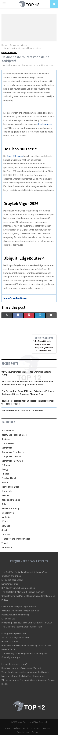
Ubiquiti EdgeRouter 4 (44, 347)
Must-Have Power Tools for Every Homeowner (23, 676)
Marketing (6, 517)
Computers (6, 448)
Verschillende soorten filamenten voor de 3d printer (25, 672)
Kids (3, 504)
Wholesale (6, 547)
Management (7, 513)
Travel (4, 543)
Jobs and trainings (10, 500)
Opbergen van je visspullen (13, 633)
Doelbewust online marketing (15, 615)
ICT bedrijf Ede (8, 619)
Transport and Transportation (15, 539)
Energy (4, 469)
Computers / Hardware (12, 452)
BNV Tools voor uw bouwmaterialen (18, 588)
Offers (4, 521)
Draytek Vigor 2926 (43, 344)
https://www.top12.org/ (15, 298)
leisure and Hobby (10, 508)
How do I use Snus (9, 641)
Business (6, 439)
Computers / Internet (9, 53)
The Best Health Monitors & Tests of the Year (22, 592)
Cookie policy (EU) (20, 728)
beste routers (45, 124)
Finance (5, 474)
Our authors (35, 728)
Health (4, 482)
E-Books (5, 465)
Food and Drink (8, 478)
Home (7, 728)
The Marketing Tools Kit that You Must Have (21, 627)
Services (5, 526)
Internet (5, 495)
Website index (23, 732)
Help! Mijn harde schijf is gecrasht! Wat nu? (21, 668)
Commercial (7, 443)
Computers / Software (12, 461)
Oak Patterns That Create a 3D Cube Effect (22, 410)
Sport (4, 530)
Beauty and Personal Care (14, 435)
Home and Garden (10, 487)
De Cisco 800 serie (43, 341)
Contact (35, 732)
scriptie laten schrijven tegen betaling (18, 606)
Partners (46, 728)
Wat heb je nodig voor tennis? (15, 637)
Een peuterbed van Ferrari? (14, 664)
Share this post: (45, 350)
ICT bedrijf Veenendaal (12, 580)
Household (6, 491)
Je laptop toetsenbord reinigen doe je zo (20, 611)
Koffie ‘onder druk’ (9, 584)
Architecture (7, 430)
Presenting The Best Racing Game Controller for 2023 (26, 623)
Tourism (5, 534)
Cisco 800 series (15, 156)
